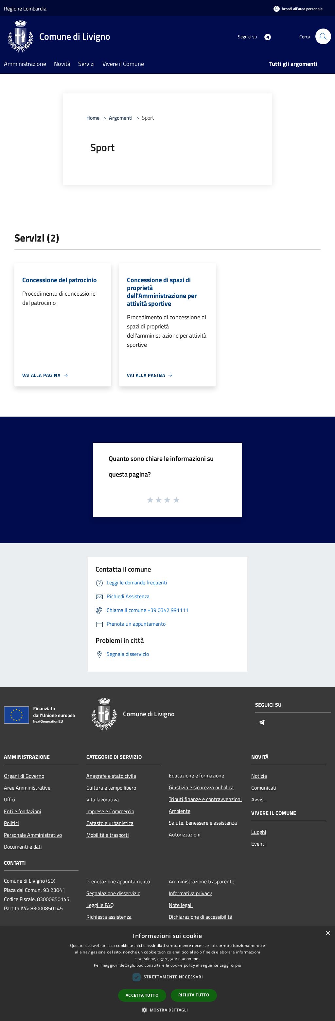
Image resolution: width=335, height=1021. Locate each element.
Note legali (181, 905)
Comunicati (263, 788)
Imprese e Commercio (110, 811)
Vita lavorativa (102, 799)
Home (92, 118)
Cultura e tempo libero (111, 788)
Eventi (258, 844)
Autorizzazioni (185, 834)
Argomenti (120, 118)
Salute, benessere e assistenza (203, 823)
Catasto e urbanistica (109, 823)
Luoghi (258, 832)
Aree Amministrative (27, 788)
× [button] (327, 933)
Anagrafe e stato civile (111, 776)
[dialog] (167, 973)
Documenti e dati (23, 847)
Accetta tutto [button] (142, 995)
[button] (167, 1010)
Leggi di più (230, 965)
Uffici (9, 799)
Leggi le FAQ (100, 905)
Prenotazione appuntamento (118, 881)
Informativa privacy (190, 893)
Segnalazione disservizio (113, 893)
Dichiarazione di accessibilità (200, 917)
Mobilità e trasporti (107, 835)
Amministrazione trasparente (201, 881)
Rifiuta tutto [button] (193, 995)
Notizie (259, 776)
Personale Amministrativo (33, 835)
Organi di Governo (24, 776)
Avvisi (258, 799)
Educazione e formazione (196, 775)
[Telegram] (265, 36)
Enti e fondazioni (22, 811)
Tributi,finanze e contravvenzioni (205, 799)
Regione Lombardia (25, 8)
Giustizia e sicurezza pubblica (201, 787)
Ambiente (179, 811)
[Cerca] (323, 36)
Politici (11, 823)
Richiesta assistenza (109, 917)
